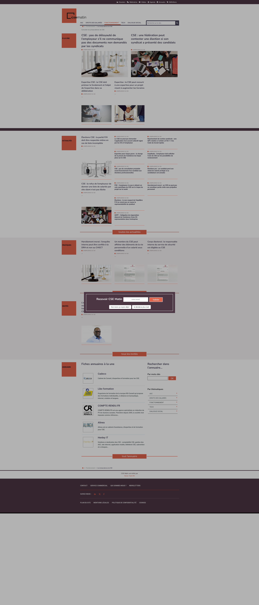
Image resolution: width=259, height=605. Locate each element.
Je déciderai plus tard (141, 307)
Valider (156, 299)
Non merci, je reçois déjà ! (120, 307)
